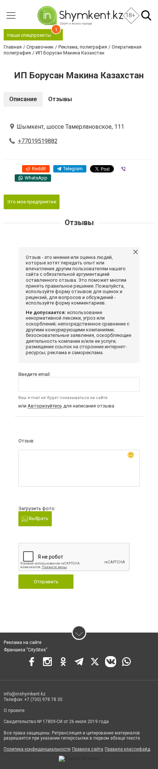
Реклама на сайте (23, 642)
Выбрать (38, 518)
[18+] (80, 15)
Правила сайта (87, 749)
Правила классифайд (127, 749)
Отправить (46, 581)
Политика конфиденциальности (37, 749)
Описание (23, 99)
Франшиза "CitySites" (25, 649)
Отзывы (60, 99)
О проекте (14, 710)
